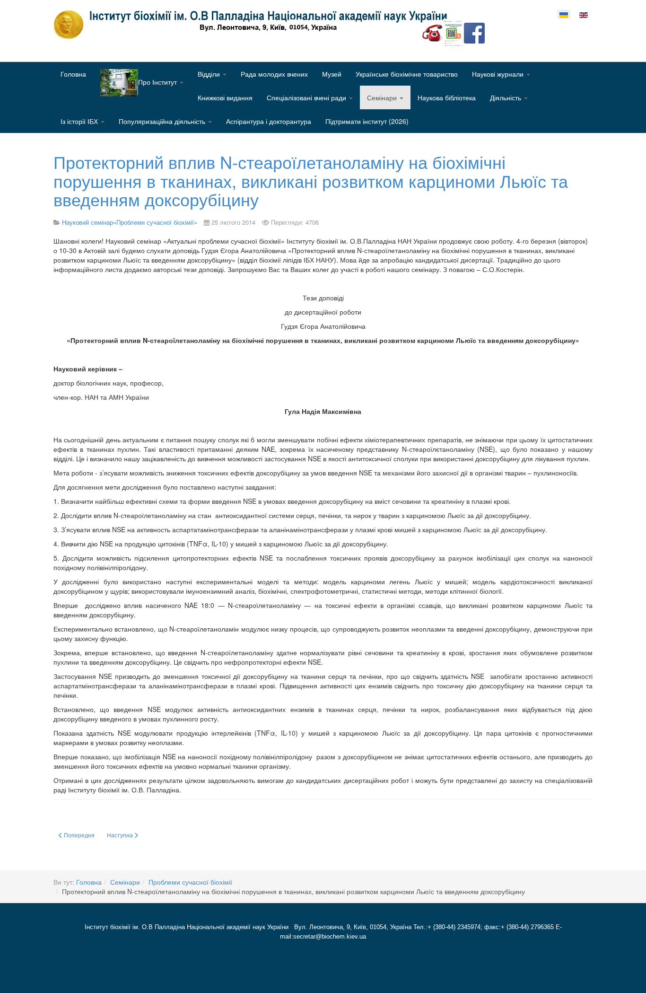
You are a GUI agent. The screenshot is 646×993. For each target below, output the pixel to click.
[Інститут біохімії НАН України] (253, 24)
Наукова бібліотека (447, 97)
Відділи (210, 74)
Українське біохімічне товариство (407, 74)
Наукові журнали (498, 74)
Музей (331, 74)
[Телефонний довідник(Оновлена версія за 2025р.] (432, 32)
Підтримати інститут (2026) (367, 121)
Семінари (383, 97)
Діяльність (506, 97)
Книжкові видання (225, 97)
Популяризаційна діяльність (163, 121)
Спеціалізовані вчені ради (307, 97)
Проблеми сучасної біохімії (190, 882)
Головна (73, 74)
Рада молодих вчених (274, 74)
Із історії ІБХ (80, 121)
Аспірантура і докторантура (268, 121)
